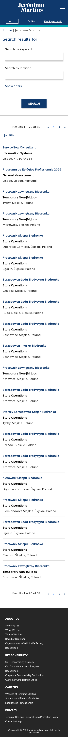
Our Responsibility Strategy (19, 662)
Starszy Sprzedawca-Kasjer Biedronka (29, 411)
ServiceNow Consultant (19, 147)
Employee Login (53, 21)
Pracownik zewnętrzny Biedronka (26, 191)
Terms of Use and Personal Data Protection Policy (31, 717)
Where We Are (13, 634)
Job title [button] (9, 135)
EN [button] (10, 21)
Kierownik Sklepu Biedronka (22, 477)
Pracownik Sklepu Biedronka (23, 235)
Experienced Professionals (19, 702)
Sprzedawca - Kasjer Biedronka (24, 345)
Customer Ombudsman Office (21, 679)
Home (7, 30)
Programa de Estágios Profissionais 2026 (32, 169)
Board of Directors (15, 639)
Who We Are (12, 625)
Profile (31, 21)
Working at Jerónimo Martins (20, 694)
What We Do (12, 630)
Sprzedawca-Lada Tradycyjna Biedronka (31, 279)
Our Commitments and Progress (22, 666)
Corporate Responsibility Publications (25, 675)
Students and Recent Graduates (22, 698)
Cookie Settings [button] (13, 721)
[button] (56, 8)
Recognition (11, 647)
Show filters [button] (13, 86)
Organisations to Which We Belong (24, 643)
